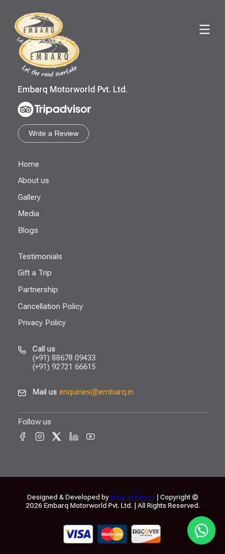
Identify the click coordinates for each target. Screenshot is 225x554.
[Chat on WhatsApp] (201, 530)
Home (28, 164)
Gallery (29, 197)
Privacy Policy (42, 322)
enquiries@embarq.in (96, 392)
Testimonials (40, 256)
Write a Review (53, 133)
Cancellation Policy (50, 306)
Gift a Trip (35, 273)
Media (28, 213)
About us (33, 180)
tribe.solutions (132, 497)
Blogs (28, 230)
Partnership (38, 289)
